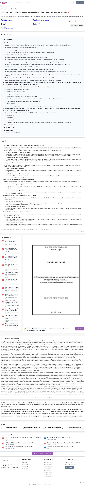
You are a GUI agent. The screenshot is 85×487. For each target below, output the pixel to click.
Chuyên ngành (47, 470)
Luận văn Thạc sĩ (48, 464)
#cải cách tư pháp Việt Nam (63, 416)
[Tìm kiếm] (71, 2)
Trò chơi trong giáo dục (49, 466)
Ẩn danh (3, 24)
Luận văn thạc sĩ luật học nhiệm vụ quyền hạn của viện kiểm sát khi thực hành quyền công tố (56, 411)
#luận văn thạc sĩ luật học (7, 416)
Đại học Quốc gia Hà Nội (6, 20)
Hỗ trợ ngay (80, 2)
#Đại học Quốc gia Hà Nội (35, 416)
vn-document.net (40, 484)
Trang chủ (24, 462)
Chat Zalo (70, 467)
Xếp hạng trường (48, 472)
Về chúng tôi (25, 464)
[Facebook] (78, 482)
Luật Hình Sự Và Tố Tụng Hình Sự (41, 20)
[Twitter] (80, 482)
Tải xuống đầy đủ (49, 397)
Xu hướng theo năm (48, 476)
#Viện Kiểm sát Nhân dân (21, 416)
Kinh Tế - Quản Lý (48, 462)
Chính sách (25, 466)
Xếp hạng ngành (47, 474)
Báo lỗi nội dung (50, 229)
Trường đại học (47, 468)
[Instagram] (83, 482)
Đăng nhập (25, 468)
